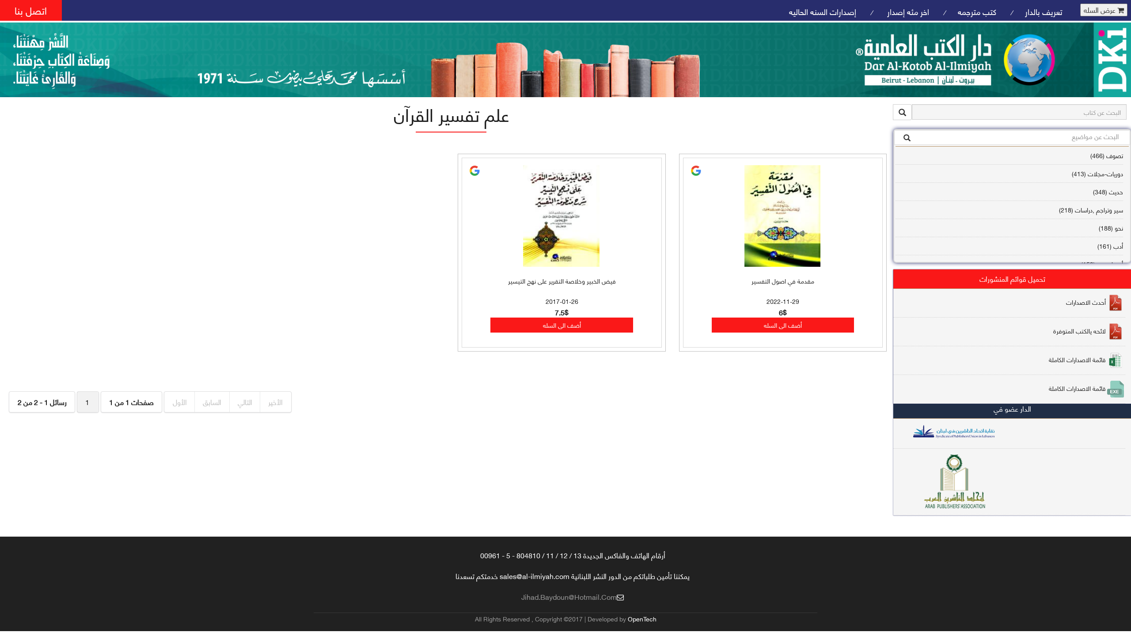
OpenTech (642, 619)
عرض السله (1100, 10)
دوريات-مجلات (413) (1097, 173)
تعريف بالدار (1044, 11)
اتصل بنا (31, 10)
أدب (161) (1110, 246)
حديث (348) (1108, 191)
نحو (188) (1111, 228)
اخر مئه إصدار (907, 11)
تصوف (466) (1106, 155)
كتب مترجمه (977, 11)
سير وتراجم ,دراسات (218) (1091, 210)
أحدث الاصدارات (1086, 302)
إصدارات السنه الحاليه (822, 11)
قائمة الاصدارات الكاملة (1077, 359)
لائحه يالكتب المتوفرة (1079, 331)
